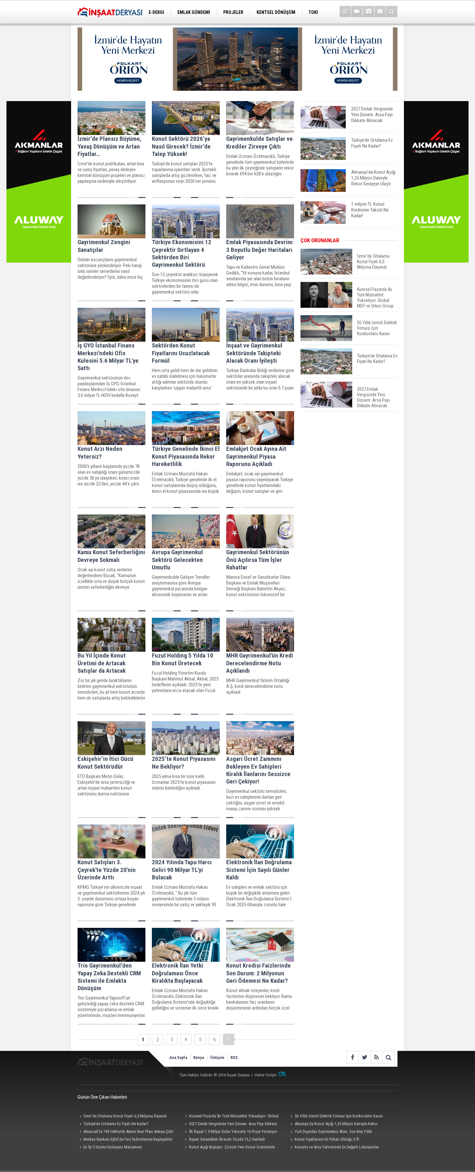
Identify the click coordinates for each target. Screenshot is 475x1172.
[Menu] (345, 11)
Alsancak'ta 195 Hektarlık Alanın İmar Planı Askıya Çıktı (128, 1131)
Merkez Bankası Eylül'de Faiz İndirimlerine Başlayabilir (128, 1139)
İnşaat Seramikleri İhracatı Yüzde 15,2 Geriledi (227, 1139)
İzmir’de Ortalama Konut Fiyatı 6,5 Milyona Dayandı (125, 1116)
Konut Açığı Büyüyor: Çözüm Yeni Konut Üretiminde (232, 1147)
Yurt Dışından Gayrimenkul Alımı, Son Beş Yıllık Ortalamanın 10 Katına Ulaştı (330, 1132)
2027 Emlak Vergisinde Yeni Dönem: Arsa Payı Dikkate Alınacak (230, 1124)
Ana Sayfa (178, 1057)
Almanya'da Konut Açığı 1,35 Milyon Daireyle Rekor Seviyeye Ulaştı (333, 1124)
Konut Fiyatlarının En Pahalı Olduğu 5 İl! (327, 1139)
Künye (198, 1057)
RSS (234, 1057)
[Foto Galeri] (368, 11)
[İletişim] (380, 11)
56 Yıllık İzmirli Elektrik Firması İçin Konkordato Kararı (339, 1116)
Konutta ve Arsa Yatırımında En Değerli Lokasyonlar (337, 1147)
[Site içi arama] (391, 11)
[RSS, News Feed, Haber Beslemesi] (376, 1057)
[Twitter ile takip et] (364, 1057)
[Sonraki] (228, 1039)
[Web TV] (357, 11)
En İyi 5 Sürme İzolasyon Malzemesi (112, 1147)
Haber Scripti (266, 1075)
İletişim (217, 1057)
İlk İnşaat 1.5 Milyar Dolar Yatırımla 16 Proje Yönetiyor (233, 1131)
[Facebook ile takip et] (352, 1057)
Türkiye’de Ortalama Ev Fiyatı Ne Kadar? (116, 1123)
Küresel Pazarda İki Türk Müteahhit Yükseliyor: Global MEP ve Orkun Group (231, 1117)
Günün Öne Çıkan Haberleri (102, 1097)
